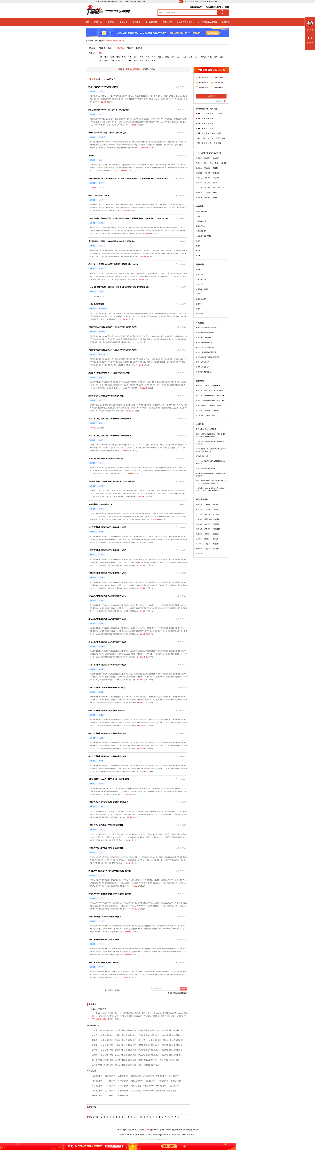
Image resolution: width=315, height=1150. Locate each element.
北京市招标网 (110, 1076)
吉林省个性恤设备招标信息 (125, 1045)
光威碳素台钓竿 (201, 405)
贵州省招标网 (174, 1076)
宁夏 (210, 57)
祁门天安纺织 (210, 415)
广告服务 (162, 1130)
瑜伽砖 (219, 405)
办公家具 (216, 183)
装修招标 (199, 304)
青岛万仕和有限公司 (202, 367)
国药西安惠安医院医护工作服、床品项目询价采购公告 (211, 443)
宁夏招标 (199, 534)
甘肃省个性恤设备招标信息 (172, 1030)
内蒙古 (203, 57)
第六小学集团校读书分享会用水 (206, 468)
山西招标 (199, 539)
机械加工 (216, 192)
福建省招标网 (123, 1076)
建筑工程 (207, 158)
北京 (188, 1)
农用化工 (216, 197)
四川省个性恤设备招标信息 (102, 1060)
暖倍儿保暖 (221, 400)
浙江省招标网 (110, 1096)
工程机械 (207, 192)
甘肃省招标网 (136, 1076)
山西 (100, 60)
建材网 (198, 309)
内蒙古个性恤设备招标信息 (125, 1050)
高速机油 (199, 386)
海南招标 (207, 514)
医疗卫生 (199, 168)
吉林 (179, 57)
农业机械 (199, 197)
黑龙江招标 (208, 519)
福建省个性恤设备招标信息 (148, 1030)
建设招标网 (199, 314)
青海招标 (207, 534)
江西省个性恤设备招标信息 (172, 1045)
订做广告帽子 (218, 391)
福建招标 (216, 504)
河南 (153, 57)
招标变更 (129, 48)
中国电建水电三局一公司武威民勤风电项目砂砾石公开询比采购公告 (211, 450)
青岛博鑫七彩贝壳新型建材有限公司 (208, 357)
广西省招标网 (161, 1076)
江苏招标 (216, 524)
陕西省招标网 (110, 1091)
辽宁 (196, 57)
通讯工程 (221, 188)
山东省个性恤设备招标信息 (102, 1055)
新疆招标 (199, 549)
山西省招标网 (97, 1091)
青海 (216, 57)
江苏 (192, 1)
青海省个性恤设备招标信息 (172, 1050)
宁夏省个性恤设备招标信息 (148, 1050)
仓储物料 (216, 168)
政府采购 (226, 22)
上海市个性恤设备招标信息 (172, 1055)
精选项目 (136, 22)
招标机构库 (167, 22)
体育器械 (199, 188)
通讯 (214, 188)
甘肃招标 (199, 509)
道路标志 (199, 173)
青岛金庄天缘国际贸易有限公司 (206, 352)
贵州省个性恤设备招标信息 (148, 1035)
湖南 (173, 57)
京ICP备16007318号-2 (188, 1135)
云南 (141, 60)
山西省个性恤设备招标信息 (125, 1055)
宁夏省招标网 (148, 1086)
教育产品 (207, 188)
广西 (130, 57)
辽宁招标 (207, 529)
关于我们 (128, 1130)
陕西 (106, 60)
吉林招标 (207, 524)
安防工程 (199, 183)
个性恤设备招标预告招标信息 (115, 41)
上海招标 (216, 539)
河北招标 (216, 514)
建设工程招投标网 (202, 289)
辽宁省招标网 (123, 1086)
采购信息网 (199, 274)
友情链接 (182, 1130)
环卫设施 (199, 163)
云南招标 (207, 549)
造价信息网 (199, 284)
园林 (205, 163)
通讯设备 (199, 192)
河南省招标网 (123, 1081)
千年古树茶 (208, 391)
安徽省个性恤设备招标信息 (102, 1030)
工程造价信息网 (201, 299)
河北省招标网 (110, 1081)
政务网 (198, 256)
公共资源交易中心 (184, 22)
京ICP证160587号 (174, 1135)
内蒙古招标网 (136, 1086)
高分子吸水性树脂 (209, 400)
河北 (212, 1)
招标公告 (98, 22)
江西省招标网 (110, 1086)
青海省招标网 (161, 1086)
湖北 (204, 1)
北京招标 (207, 504)
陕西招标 (207, 539)
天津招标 (207, 544)
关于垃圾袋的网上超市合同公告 (206, 429)
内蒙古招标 (216, 529)
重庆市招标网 (123, 1096)
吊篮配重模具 (215, 386)
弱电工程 (216, 178)
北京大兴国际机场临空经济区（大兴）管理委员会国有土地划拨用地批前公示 (211, 435)
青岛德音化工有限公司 (203, 337)
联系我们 (135, 1130)
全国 (100, 53)
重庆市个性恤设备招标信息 (148, 1065)
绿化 (211, 163)
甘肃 (118, 57)
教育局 (198, 246)
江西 (190, 57)
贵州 (135, 57)
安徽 (208, 1)
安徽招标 (199, 504)
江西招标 (199, 529)
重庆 (153, 60)
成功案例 (141, 1130)
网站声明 (175, 1130)
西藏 (130, 60)
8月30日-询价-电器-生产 (204, 456)
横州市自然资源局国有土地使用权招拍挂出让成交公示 (211, 462)
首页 (87, 22)
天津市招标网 (148, 1091)
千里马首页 (120, 1130)
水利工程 (216, 173)
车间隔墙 (199, 391)
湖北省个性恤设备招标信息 (173, 1040)
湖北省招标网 (150, 1081)
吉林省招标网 (176, 1081)
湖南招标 (199, 524)
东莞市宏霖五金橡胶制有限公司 (206, 327)
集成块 (198, 400)
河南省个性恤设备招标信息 (125, 1040)
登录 (225, 101)
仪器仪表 (207, 173)
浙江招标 (216, 549)
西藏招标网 (160, 1091)
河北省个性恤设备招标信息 (102, 1040)
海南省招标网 (97, 1081)
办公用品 (207, 183)
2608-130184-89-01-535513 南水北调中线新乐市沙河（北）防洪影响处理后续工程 (211, 482)
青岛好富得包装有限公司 (204, 372)
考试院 (198, 294)
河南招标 (199, 519)
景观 (216, 163)
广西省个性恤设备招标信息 (125, 1035)
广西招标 (216, 509)
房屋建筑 (199, 158)
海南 (141, 57)
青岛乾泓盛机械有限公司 (204, 342)
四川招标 (199, 544)
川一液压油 (199, 415)
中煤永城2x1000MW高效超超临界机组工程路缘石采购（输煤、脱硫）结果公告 (210, 489)
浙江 (196, 1)
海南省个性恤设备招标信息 (172, 1035)
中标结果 (123, 22)
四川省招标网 (136, 1091)
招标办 (198, 216)
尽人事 (206, 386)
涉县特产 (216, 410)
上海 (112, 60)
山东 (200, 1)
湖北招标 (217, 519)
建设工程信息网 (201, 279)
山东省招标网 (174, 1086)
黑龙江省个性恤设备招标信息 (149, 1040)
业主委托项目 (151, 22)
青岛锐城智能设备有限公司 (205, 332)
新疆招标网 (171, 1091)
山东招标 (216, 534)
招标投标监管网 (201, 231)
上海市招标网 (123, 1091)
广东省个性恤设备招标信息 (102, 1035)
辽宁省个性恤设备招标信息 (102, 1050)
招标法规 (168, 1130)
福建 (112, 57)
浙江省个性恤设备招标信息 (125, 1065)
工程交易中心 (200, 226)
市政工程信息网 (201, 221)
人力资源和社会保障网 (207, 22)
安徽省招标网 (97, 1076)
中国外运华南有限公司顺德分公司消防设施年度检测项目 (211, 475)
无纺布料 (199, 410)
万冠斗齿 (207, 410)
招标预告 (111, 22)
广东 (184, 1)
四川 (118, 60)
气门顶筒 (212, 405)
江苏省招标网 (97, 1086)
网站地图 (189, 1130)
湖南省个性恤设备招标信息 (102, 1045)
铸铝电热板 (221, 395)
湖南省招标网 (163, 1081)
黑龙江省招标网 (137, 1081)
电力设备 (199, 178)
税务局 (198, 241)
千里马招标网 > (100, 41)
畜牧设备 (207, 197)
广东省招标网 (148, 1076)
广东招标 (207, 509)
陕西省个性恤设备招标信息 (148, 1055)
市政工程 (224, 163)
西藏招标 (216, 544)
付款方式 (155, 1130)
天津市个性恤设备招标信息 (125, 1060)
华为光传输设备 (209, 395)
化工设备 (207, 178)
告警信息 (199, 395)
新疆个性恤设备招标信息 (169, 1060)
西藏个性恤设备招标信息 (147, 1060)
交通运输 (207, 168)
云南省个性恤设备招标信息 (102, 1065)
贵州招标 (199, 514)
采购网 (198, 269)
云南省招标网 (97, 1096)
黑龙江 (160, 57)
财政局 (198, 251)
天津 (124, 60)
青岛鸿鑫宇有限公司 (202, 362)
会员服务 (148, 1130)
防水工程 (216, 158)
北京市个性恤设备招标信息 (125, 1030)
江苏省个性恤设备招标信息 (148, 1045)
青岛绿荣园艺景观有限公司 (205, 347)
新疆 (135, 60)
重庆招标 (199, 554)
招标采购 (101, 48)
